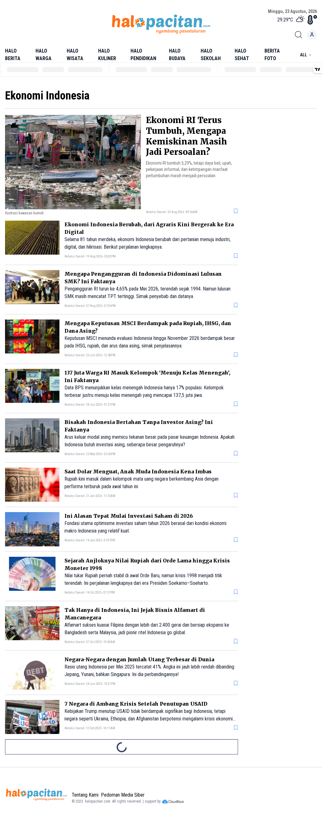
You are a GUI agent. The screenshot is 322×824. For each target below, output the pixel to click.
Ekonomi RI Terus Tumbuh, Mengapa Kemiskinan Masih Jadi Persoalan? (186, 136)
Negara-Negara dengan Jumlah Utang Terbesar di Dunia (139, 659)
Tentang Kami (85, 795)
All (303, 54)
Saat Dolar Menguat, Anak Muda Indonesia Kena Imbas (138, 471)
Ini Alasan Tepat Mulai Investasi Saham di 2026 (128, 516)
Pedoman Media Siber (123, 795)
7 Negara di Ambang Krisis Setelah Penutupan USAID (136, 704)
